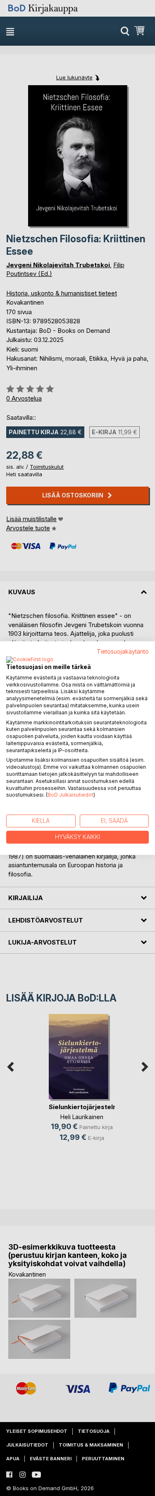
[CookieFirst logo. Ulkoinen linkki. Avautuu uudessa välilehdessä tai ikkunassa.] (29, 660)
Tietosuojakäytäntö (123, 651)
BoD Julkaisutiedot (70, 795)
